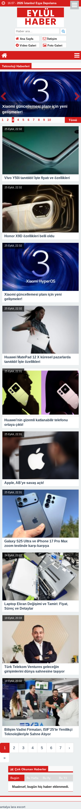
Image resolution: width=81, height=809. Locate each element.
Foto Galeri (54, 45)
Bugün (14, 778)
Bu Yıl (63, 778)
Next (77, 95)
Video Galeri (27, 45)
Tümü (73, 120)
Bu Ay (47, 778)
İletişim (51, 38)
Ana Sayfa (26, 38)
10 (49, 120)
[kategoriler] (77, 55)
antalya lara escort (12, 807)
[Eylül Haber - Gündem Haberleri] (40, 16)
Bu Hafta (32, 778)
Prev (3, 95)
